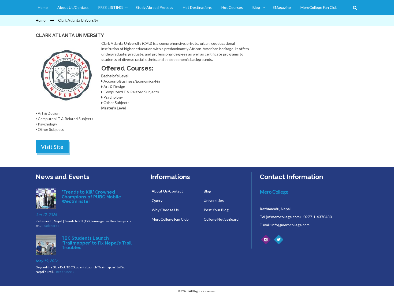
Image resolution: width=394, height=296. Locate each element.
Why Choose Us (165, 210)
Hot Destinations (197, 7)
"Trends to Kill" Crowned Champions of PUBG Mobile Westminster (91, 197)
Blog (256, 7)
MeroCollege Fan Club (318, 7)
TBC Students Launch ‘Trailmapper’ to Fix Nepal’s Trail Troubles (97, 243)
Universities (214, 200)
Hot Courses (232, 7)
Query (157, 200)
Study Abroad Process (154, 7)
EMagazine (282, 7)
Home (43, 7)
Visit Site (52, 146)
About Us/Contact (73, 7)
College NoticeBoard (221, 219)
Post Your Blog (216, 210)
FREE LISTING (110, 7)
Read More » (51, 226)
